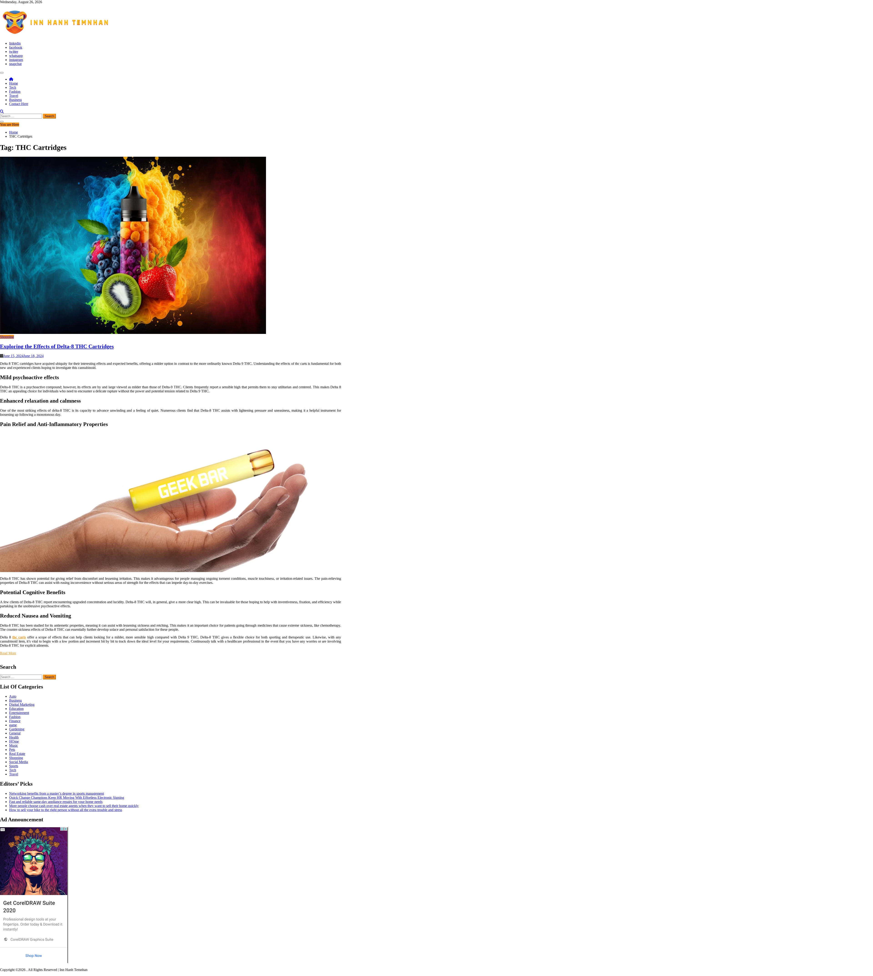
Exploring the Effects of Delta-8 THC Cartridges (57, 346)
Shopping (7, 337)
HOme (14, 741)
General (14, 733)
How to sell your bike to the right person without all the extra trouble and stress (65, 810)
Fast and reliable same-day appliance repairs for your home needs (56, 802)
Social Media (18, 762)
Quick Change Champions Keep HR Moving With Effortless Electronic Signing (66, 797)
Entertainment (19, 713)
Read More (8, 653)
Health (14, 737)
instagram (16, 60)
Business (15, 100)
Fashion (14, 91)
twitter (13, 51)
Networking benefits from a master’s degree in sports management (56, 793)
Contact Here (18, 104)
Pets (12, 750)
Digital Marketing (22, 704)
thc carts (19, 637)
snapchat (15, 64)
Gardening (16, 729)
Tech (12, 87)
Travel (13, 96)
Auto (12, 696)
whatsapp (16, 56)
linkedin (15, 43)
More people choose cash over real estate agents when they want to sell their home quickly (74, 806)
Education (16, 709)
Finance (14, 721)
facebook (15, 47)
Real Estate (17, 754)
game (13, 725)
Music (13, 745)
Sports (13, 766)
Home (13, 83)
